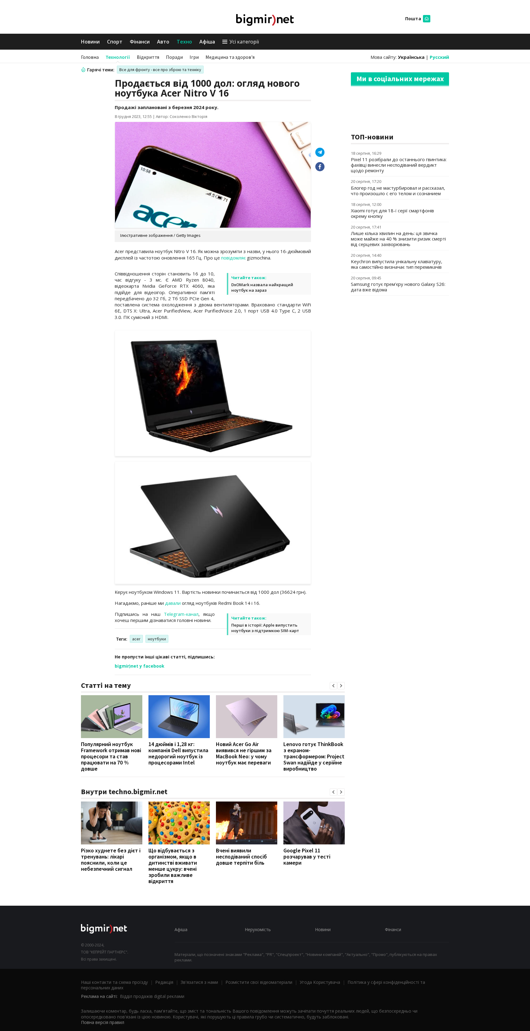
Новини (90, 41)
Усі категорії (244, 41)
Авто (163, 41)
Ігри (194, 57)
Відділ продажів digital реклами (152, 996)
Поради (174, 57)
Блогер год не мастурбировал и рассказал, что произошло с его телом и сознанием (398, 190)
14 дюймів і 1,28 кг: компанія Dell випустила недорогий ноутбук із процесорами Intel (178, 753)
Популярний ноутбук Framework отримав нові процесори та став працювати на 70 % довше (111, 756)
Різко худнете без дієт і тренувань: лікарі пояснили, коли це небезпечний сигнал (110, 859)
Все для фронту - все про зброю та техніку (160, 69)
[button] (333, 685)
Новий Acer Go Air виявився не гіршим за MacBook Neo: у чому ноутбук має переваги (243, 753)
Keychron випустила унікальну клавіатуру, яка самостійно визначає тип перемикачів (396, 264)
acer (136, 639)
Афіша (207, 41)
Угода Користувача (320, 982)
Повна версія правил (102, 1022)
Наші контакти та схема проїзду (114, 982)
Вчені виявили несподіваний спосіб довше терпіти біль (241, 856)
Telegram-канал (181, 614)
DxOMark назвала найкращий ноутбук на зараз (262, 287)
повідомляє (233, 258)
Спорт (114, 41)
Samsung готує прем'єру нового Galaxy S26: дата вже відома (398, 287)
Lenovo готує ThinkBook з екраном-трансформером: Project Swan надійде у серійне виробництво (313, 756)
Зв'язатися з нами (199, 982)
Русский (439, 57)
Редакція (164, 982)
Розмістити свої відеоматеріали (258, 982)
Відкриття (148, 57)
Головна (90, 57)
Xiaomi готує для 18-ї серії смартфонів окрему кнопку (392, 213)
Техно (184, 41)
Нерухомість (258, 929)
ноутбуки (157, 639)
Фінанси (140, 41)
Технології (118, 57)
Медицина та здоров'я (230, 57)
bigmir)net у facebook (139, 666)
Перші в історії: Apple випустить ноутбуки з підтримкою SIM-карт (265, 627)
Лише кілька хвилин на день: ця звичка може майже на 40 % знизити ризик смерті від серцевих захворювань (398, 238)
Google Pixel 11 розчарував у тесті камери (306, 856)
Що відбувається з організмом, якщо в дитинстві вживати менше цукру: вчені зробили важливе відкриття (172, 866)
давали (173, 603)
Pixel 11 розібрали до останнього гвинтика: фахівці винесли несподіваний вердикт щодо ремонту (399, 164)
